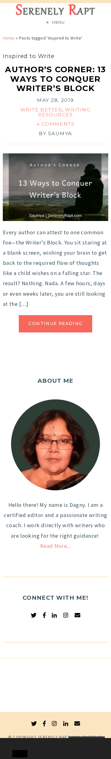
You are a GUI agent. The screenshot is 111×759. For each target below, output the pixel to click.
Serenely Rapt (54, 737)
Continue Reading (55, 323)
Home (8, 38)
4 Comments (55, 124)
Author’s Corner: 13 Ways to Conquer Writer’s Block (55, 79)
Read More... (55, 545)
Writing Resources (64, 112)
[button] (17, 743)
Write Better (41, 110)
